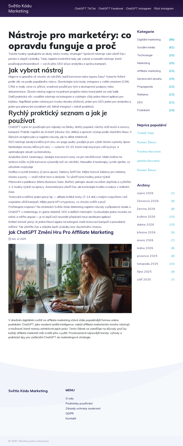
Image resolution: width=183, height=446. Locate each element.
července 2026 (148, 201)
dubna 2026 (145, 224)
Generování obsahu (149, 78)
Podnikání (143, 110)
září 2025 (144, 279)
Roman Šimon (146, 142)
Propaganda (145, 86)
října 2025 (144, 271)
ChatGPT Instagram (138, 8)
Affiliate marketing (149, 71)
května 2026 (146, 216)
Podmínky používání (79, 403)
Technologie (145, 55)
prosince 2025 (147, 256)
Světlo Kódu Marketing (20, 8)
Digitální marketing (149, 39)
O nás (69, 398)
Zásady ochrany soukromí (83, 408)
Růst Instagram (164, 8)
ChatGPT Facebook (110, 8)
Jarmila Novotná (148, 161)
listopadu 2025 (147, 263)
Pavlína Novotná (149, 151)
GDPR (70, 413)
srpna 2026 (145, 193)
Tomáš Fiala (145, 133)
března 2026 (146, 232)
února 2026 (145, 240)
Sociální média (146, 47)
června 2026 (146, 209)
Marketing (143, 63)
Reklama (142, 94)
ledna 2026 (145, 248)
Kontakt (71, 418)
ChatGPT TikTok (85, 8)
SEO (140, 102)
